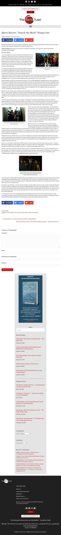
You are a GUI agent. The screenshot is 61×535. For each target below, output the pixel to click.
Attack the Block (10, 212)
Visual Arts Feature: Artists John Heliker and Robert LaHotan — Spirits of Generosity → (37, 221)
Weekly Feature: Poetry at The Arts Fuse (27, 363)
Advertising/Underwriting (22, 491)
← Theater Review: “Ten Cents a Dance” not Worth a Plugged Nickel (19, 219)
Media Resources (20, 496)
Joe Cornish (18, 212)
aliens (36, 212)
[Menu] (30, 26)
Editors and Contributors (22, 498)
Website (4, 263)
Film (7, 210)
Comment (5, 233)
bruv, (12, 75)
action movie (32, 212)
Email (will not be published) (9, 256)
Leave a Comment (15, 36)
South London (24, 212)
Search (30, 327)
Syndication (19, 494)
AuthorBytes (43, 531)
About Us (18, 489)
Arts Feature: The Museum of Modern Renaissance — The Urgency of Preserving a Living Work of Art (29, 469)
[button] (30, 8)
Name (3, 250)
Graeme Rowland (20, 464)
